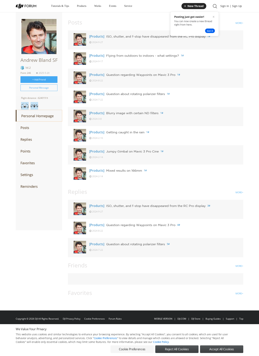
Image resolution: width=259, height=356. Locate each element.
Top (241, 318)
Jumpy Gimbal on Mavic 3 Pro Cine (132, 151)
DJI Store (195, 318)
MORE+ (239, 23)
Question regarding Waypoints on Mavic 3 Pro (140, 74)
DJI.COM (181, 318)
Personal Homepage (37, 116)
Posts (24, 127)
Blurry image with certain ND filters (132, 113)
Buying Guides (213, 318)
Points (25, 151)
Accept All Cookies (221, 349)
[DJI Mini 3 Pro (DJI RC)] (25, 106)
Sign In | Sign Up (231, 6)
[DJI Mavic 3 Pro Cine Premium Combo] (34, 106)
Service (128, 6)
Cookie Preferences (94, 318)
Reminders (29, 186)
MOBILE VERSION (163, 318)
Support (230, 318)
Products (81, 6)
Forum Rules (115, 318)
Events (112, 6)
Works (97, 6)
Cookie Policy (161, 342)
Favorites (27, 163)
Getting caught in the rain (125, 132)
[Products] (96, 36)
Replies (26, 139)
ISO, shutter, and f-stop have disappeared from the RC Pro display (156, 36)
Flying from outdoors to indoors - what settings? (142, 55)
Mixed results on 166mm (124, 170)
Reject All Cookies (177, 349)
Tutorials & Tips (60, 6)
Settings (26, 174)
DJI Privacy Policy (71, 318)
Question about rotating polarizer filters (135, 94)
